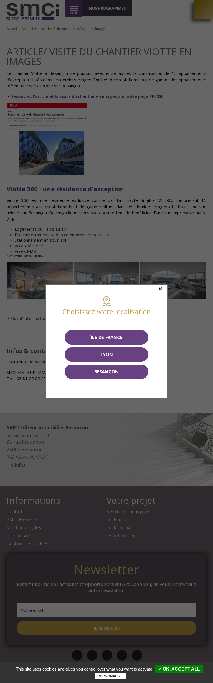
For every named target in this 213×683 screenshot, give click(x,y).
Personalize (110, 676)
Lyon (106, 354)
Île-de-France (106, 337)
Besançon (106, 372)
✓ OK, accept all (179, 669)
